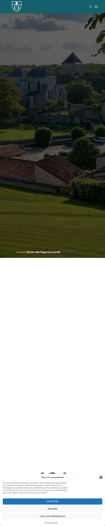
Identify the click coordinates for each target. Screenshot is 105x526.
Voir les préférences (52, 516)
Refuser (52, 509)
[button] (101, 477)
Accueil (20, 252)
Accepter (52, 501)
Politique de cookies (51, 523)
